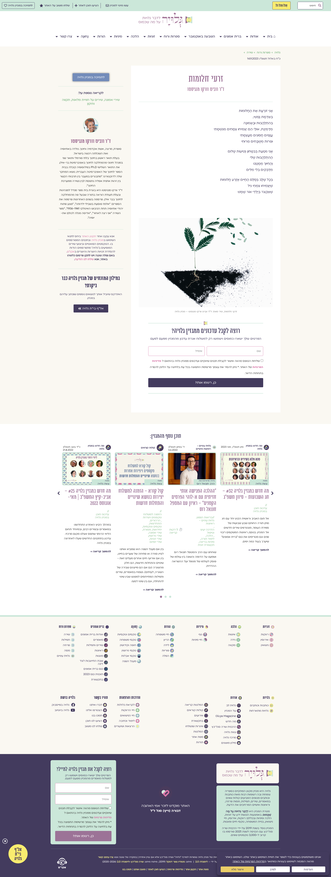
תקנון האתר (89, 236)
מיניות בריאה (115, 508)
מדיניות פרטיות (102, 817)
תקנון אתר (190, 869)
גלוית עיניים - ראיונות (273, 522)
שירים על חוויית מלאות (87, 100)
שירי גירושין (221, 535)
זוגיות (151, 36)
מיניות (118, 36)
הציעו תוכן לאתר (156, 869)
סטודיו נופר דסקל (175, 861)
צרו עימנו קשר (105, 857)
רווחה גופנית (63, 529)
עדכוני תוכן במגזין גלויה (169, 516)
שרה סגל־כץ (137, 861)
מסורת (214, 529)
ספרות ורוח (172, 36)
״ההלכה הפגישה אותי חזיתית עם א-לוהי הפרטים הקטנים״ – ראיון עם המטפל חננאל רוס (260, 500)
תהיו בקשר (101, 697)
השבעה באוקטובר (201, 36)
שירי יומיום (222, 541)
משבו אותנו (140, 869)
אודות (254, 36)
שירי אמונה (112, 100)
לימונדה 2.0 (201, 861)
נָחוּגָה (84, 36)
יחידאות (223, 529)
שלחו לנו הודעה (84, 259)
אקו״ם (71, 251)
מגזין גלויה (97, 240)
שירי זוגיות (222, 538)
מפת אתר (203, 869)
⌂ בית (271, 36)
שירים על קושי (61, 538)
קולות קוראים (215, 447)
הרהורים (222, 520)
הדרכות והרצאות (129, 697)
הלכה (135, 36)
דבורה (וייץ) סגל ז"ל (165, 811)
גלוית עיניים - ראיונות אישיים (269, 447)
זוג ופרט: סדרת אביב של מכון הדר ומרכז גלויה (101, 494)
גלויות (266, 698)
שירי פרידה (63, 535)
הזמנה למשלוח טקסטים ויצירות (219, 516)
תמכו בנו (127, 869)
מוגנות (65, 523)
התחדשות (222, 523)
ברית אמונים (232, 36)
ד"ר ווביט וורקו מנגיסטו (205, 89)
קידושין (119, 511)
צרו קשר (66, 36)
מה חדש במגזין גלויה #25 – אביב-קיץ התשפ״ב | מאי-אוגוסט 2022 (154, 497)
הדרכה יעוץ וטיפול (274, 531)
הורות (101, 36)
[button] (5, 841)
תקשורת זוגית (115, 514)
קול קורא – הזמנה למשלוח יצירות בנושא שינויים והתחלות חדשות (207, 497)
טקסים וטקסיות (219, 526)
